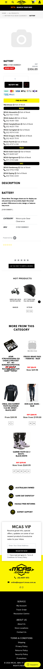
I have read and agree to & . (20, 556)
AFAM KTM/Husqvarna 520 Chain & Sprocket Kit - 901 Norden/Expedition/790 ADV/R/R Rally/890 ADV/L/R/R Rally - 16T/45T (11, 364)
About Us (21, 624)
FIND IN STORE (21, 100)
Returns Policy (21, 650)
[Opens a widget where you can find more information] (32, 665)
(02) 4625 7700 (12, 126)
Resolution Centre (21, 613)
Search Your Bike (21, 7)
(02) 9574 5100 (12, 132)
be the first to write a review (21, 266)
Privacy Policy (22, 557)
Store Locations (21, 628)
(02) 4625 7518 (12, 138)
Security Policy (21, 654)
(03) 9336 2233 (12, 176)
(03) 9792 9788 (12, 170)
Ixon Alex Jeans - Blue (32, 405)
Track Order (21, 609)
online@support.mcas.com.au (23, 582)
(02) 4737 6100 (12, 144)
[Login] (38, 2)
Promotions (22, 658)
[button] (26, 85)
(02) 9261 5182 (12, 114)
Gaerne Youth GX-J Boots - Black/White (21, 454)
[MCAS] (21, 2)
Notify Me (13, 85)
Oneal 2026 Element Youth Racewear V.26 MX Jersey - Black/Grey (11, 407)
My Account (21, 605)
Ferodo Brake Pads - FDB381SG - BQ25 (32, 358)
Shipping (21, 642)
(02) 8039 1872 (23, 578)
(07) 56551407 (12, 154)
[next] (39, 301)
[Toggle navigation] (13, 2)
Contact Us (21, 632)
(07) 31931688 (12, 160)
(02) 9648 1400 (12, 120)
